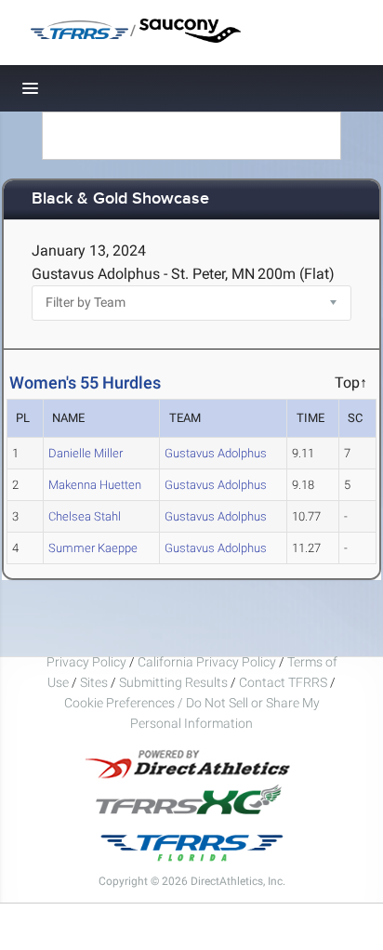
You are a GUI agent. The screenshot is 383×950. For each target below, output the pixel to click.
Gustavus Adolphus (216, 453)
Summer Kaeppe (93, 548)
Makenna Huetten (94, 485)
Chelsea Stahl (84, 516)
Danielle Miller (85, 453)
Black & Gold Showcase (120, 199)
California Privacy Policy (207, 661)
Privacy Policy (86, 661)
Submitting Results (173, 682)
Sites (94, 682)
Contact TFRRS (284, 682)
